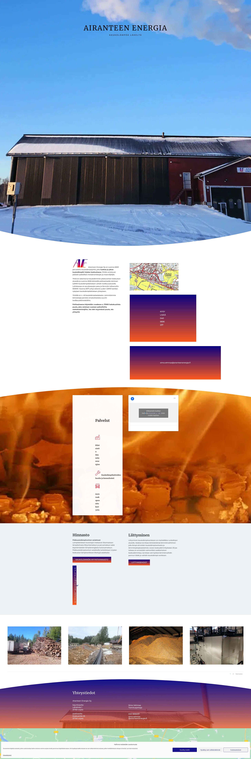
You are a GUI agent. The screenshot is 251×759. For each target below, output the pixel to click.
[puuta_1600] (34, 664)
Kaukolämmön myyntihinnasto (91, 560)
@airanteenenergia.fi (137, 718)
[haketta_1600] (156, 664)
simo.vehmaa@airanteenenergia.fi (175, 363)
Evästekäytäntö (7, 755)
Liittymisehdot (139, 562)
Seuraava (239, 674)
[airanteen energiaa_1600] (216, 664)
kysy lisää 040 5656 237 (163, 318)
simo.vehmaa (134, 717)
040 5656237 (134, 714)
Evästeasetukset (235, 750)
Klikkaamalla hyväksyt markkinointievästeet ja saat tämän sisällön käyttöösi (153, 413)
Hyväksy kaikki (185, 750)
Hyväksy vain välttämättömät (210, 750)
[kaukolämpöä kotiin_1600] (95, 664)
